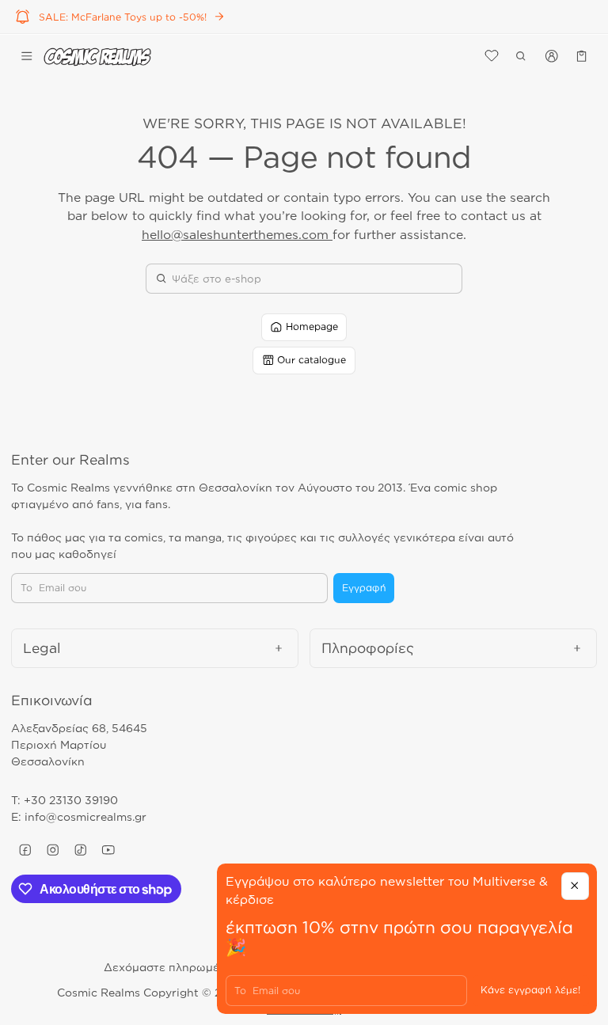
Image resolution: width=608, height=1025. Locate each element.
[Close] (575, 886)
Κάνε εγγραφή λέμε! (530, 990)
